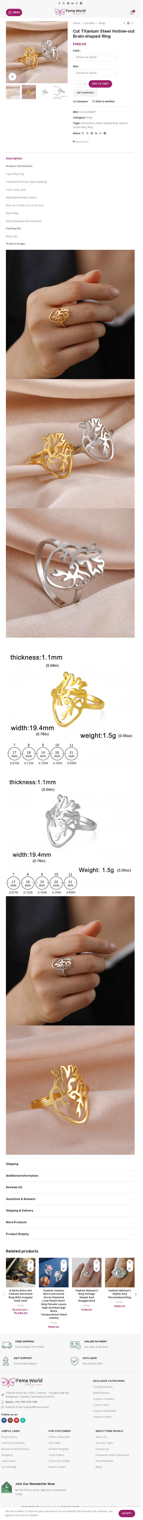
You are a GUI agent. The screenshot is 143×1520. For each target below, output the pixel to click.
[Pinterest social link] (68, 3)
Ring (90, 127)
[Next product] (132, 23)
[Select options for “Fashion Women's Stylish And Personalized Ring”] (130, 1269)
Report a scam (57, 1467)
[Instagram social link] (10, 1420)
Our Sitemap (8, 1467)
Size (75, 66)
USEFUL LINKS (10, 1431)
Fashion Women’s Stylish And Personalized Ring (119, 1294)
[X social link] (63, 3)
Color (76, 51)
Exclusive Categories (109, 1381)
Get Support (85, 93)
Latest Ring (79, 127)
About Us (101, 1437)
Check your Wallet (59, 1461)
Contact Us (102, 1449)
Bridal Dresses (101, 1393)
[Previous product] (124, 23)
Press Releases (104, 1461)
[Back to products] (128, 23)
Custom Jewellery (103, 1399)
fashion (123, 123)
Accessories (88, 123)
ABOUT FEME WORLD (109, 1431)
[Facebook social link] (59, 3)
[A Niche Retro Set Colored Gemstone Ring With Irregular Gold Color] (21, 1273)
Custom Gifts (101, 1405)
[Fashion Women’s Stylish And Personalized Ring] (120, 1273)
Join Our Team (104, 1443)
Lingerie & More (102, 1417)
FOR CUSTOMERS (59, 1431)
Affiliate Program (58, 1449)
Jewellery (89, 23)
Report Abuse (82, 142)
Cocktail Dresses (103, 1387)
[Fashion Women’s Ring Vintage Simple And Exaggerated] (87, 1273)
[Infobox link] (35, 1345)
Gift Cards (54, 1443)
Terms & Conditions (13, 1443)
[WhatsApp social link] (77, 3)
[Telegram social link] (81, 3)
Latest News (8, 1461)
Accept (127, 1513)
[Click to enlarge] (12, 77)
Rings (102, 23)
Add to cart (100, 84)
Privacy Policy (9, 1437)
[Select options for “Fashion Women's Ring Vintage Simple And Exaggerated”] (97, 1269)
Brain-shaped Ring (107, 123)
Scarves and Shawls (104, 1411)
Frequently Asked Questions (112, 1455)
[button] (9, 52)
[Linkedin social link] (72, 3)
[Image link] (21, 1383)
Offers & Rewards (59, 1437)
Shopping (7, 1455)
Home (76, 23)
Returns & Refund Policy (15, 1449)
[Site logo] (70, 12)
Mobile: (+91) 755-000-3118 (21, 1402)
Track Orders (56, 1455)
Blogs (99, 1467)
